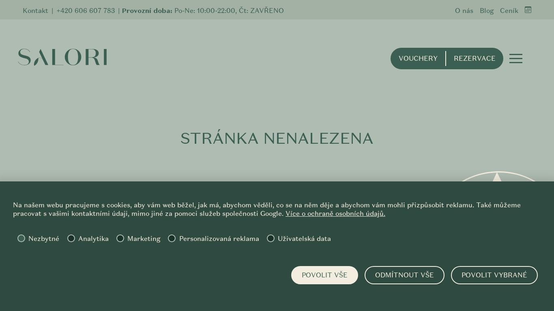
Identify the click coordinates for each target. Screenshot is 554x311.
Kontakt (35, 10)
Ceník (509, 10)
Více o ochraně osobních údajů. (335, 213)
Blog (487, 10)
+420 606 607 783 (85, 10)
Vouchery (418, 58)
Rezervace (475, 58)
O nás (464, 10)
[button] (516, 58)
